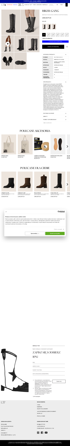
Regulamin (4, 424)
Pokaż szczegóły (58, 229)
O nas (38, 404)
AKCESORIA (39, 4)
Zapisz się (58, 381)
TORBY (34, 4)
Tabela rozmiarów (47, 38)
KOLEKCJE (26, 4)
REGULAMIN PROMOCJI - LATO (8, 435)
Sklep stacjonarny (42, 408)
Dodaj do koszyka (53, 46)
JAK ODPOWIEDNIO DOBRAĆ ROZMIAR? (46, 411)
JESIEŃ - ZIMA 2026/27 (20, 4)
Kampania (39, 406)
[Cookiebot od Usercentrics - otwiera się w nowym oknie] (59, 212)
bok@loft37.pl (41, 424)
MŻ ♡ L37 (23, 4)
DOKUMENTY (4, 433)
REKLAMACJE (4, 428)
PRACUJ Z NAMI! (41, 416)
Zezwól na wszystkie (55, 233)
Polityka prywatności (7, 426)
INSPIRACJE (45, 4)
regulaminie (37, 383)
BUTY (31, 4)
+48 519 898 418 (41, 426)
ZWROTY (3, 430)
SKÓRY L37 (39, 413)
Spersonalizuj (34, 233)
